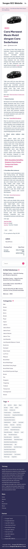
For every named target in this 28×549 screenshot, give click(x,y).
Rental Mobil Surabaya (15, 195)
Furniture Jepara (7, 412)
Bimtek (5, 316)
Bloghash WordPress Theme (18, 546)
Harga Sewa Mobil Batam (18, 415)
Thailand (5, 386)
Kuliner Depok (6, 351)
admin (7, 239)
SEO (15, 444)
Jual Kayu (6, 424)
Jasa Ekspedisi (7, 339)
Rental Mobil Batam (8, 439)
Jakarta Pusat (6, 330)
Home (3, 8)
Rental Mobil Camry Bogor (9, 365)
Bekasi (4, 310)
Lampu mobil (6, 427)
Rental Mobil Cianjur (8, 368)
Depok (5, 321)
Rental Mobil (6, 359)
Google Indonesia (9, 520)
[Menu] (25, 3)
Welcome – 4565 (8, 294)
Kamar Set (12, 424)
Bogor (4, 319)
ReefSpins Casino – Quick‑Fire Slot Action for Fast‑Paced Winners (13, 279)
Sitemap (4, 508)
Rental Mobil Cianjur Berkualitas (10, 442)
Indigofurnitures (7, 422)
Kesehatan (6, 345)
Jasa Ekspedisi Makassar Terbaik (11, 342)
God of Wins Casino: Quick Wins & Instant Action (12, 284)
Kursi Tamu (19, 424)
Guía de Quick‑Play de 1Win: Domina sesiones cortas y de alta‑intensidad (13, 289)
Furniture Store (7, 415)
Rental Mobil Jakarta (8, 444)
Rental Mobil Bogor (8, 362)
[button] (8, 241)
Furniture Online (16, 412)
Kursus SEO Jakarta (10, 538)
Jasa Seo (6, 225)
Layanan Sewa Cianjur (16, 427)
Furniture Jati (12, 410)
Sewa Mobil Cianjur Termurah (10, 451)
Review (5, 374)
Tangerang (6, 383)
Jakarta (5, 324)
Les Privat (5, 354)
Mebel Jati (16, 432)
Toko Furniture (17, 454)
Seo (4, 377)
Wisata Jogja (6, 456)
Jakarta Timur (6, 336)
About (3, 506)
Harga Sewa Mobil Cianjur (9, 417)
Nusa (5, 434)
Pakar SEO (8, 536)
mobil (17, 65)
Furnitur (5, 410)
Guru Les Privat (9, 531)
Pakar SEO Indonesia (13, 434)
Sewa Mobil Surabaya (15, 118)
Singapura (5, 380)
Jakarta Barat (6, 327)
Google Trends (9, 518)
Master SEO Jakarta (8, 432)
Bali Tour (10, 405)
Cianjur (11, 407)
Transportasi (6, 389)
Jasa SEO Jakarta (9, 523)
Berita (7, 8)
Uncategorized (7, 391)
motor (10, 230)
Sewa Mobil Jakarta (8, 454)
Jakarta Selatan (7, 333)
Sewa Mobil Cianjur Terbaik (9, 449)
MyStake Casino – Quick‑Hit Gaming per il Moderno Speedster (13, 274)
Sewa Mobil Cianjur (18, 447)
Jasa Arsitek (20, 422)
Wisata (5, 394)
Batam (5, 307)
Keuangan (5, 348)
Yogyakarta (14, 456)
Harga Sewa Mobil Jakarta (9, 419)
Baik (4, 304)
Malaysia (5, 356)
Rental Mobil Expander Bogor (10, 371)
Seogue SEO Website (12, 3)
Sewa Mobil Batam (8, 447)
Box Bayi (6, 407)
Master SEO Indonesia (14, 429)
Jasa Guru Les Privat (10, 525)
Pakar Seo (6, 223)
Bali (5, 405)
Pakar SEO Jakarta (8, 437)
